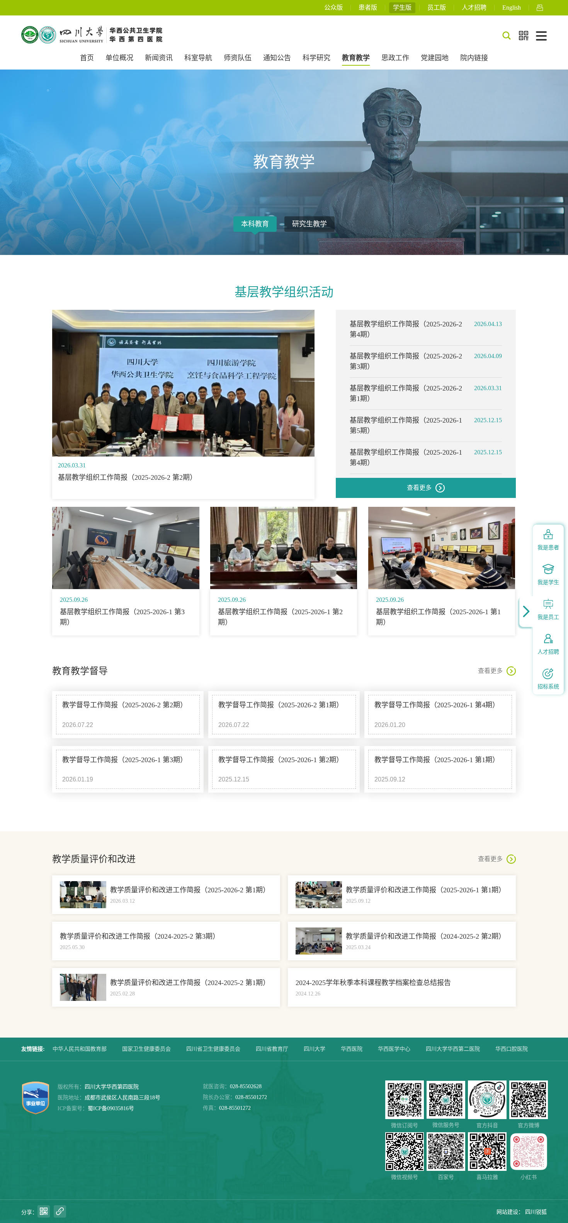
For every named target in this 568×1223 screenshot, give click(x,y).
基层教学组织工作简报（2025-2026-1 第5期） (406, 425)
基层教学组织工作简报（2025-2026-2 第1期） (406, 393)
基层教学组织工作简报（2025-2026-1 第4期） (406, 457)
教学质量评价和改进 (94, 859)
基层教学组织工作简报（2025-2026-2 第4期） (406, 329)
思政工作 (395, 58)
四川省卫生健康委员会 (213, 1049)
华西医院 (351, 1049)
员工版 (436, 7)
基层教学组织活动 (284, 292)
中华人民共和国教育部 (80, 1049)
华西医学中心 (394, 1049)
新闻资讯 (159, 58)
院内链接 (474, 58)
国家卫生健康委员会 (146, 1049)
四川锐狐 (536, 1212)
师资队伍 (238, 58)
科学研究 (316, 58)
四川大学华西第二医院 (453, 1049)
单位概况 (119, 58)
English (511, 7)
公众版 (333, 7)
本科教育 (255, 224)
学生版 (402, 7)
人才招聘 (474, 7)
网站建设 (507, 1212)
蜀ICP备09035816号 (111, 1108)
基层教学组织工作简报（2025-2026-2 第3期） (406, 361)
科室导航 (198, 58)
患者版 (368, 7)
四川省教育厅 (272, 1049)
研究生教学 (309, 224)
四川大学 (314, 1049)
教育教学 (356, 58)
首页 (87, 58)
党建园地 (435, 58)
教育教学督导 (80, 671)
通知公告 (277, 58)
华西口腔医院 (511, 1049)
